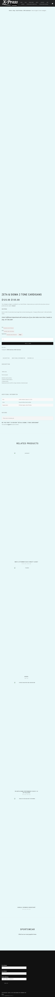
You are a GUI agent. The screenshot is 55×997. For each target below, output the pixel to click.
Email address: (5, 977)
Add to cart (28, 343)
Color (3, 330)
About (37, 2)
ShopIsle (3, 995)
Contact (22, 4)
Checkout (42, 2)
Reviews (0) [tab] (31, 358)
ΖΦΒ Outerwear (27, 10)
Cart (47, 2)
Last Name (4, 971)
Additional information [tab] (18, 358)
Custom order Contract (43, 4)
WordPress (11, 995)
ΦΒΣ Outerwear (17, 349)
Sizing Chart (31, 2)
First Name (4, 965)
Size (2, 327)
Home (21, 2)
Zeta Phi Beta (19, 10)
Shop (26, 2)
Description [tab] (6, 358)
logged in (9, 424)
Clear (20, 334)
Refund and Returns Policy (32, 4)
